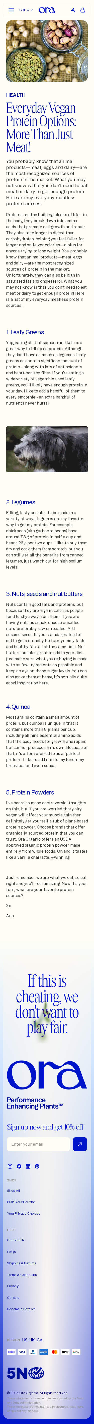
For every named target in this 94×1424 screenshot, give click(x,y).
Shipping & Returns (21, 1263)
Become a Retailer (21, 1309)
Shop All (13, 1190)
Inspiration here (32, 683)
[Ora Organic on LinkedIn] (28, 1166)
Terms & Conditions (22, 1274)
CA (40, 1340)
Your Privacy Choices (23, 1213)
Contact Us (15, 1240)
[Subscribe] (80, 1144)
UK (32, 1340)
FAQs (11, 1251)
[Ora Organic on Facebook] (19, 1166)
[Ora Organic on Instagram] (10, 1166)
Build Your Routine (21, 1202)
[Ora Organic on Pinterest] (37, 1166)
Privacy (13, 1286)
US (25, 1340)
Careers (13, 1297)
